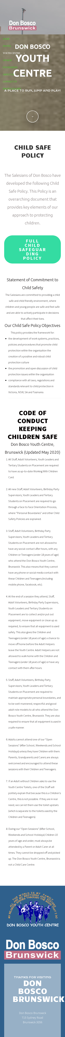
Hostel (7, 46)
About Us (8, 74)
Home (6, 39)
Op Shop (7, 60)
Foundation (10, 67)
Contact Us (10, 81)
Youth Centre (11, 53)
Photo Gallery (12, 88)
